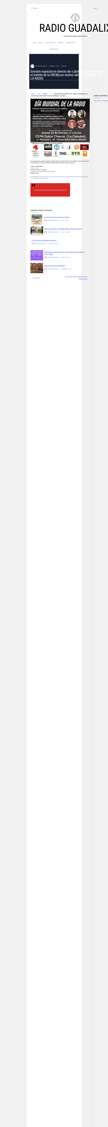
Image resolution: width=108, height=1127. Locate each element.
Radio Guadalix (42, 66)
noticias (64, 66)
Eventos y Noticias (50, 42)
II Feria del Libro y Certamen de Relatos (44, 241)
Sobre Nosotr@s (54, 49)
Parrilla (40, 42)
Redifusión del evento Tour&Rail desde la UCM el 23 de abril (63, 229)
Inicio (34, 42)
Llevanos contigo (70, 42)
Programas (60, 42)
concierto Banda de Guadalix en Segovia (57, 217)
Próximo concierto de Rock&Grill (54, 266)
